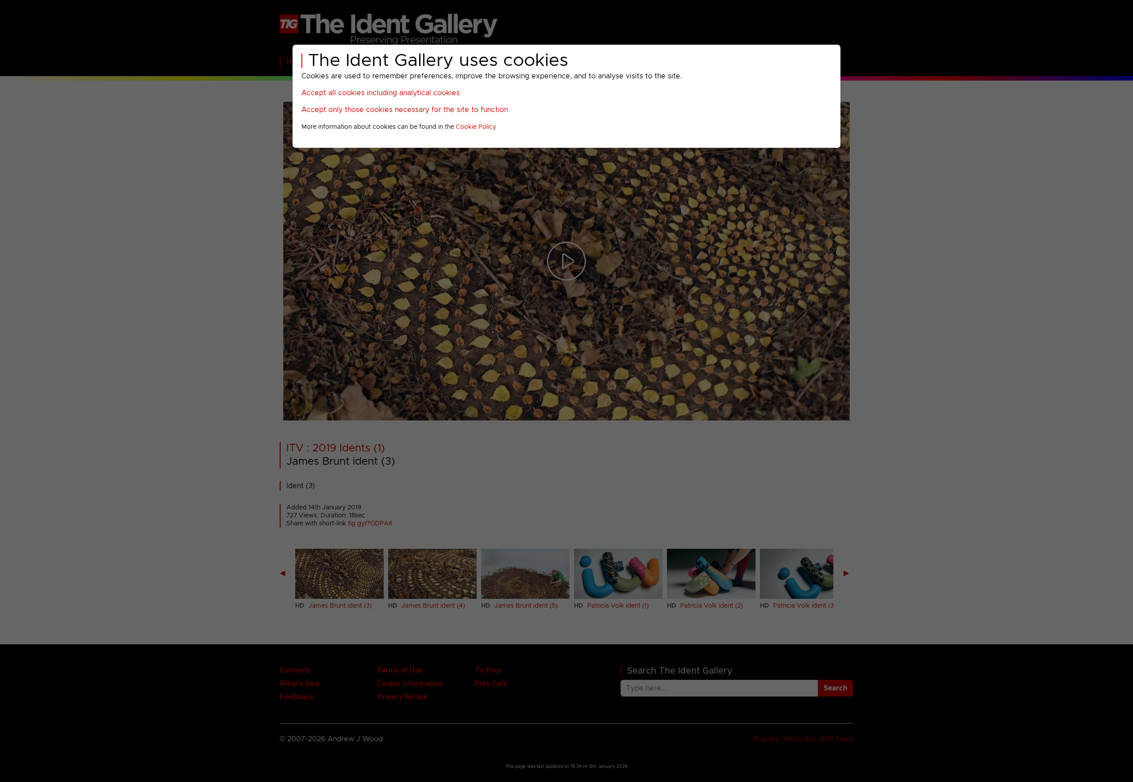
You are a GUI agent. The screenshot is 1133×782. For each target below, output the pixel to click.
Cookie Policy (476, 127)
